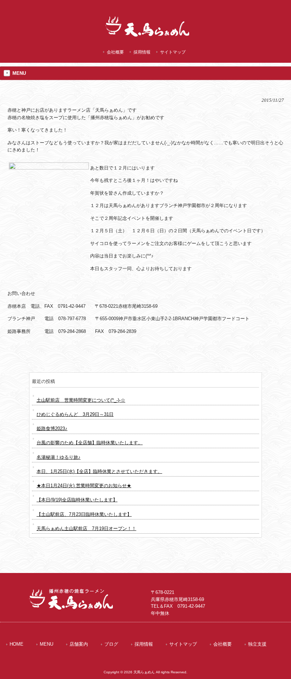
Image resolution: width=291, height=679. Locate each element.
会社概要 (115, 52)
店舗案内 (79, 644)
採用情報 (141, 52)
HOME (16, 644)
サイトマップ (173, 52)
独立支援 (257, 644)
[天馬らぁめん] (149, 37)
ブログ (111, 644)
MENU (46, 644)
